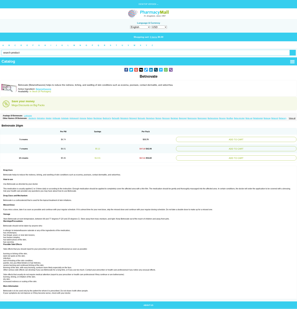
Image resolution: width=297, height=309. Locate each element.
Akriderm (32, 118)
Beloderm (124, 118)
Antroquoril (74, 118)
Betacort (274, 118)
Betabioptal (258, 118)
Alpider (49, 118)
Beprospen (202, 118)
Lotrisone (28, 116)
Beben (90, 118)
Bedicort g (107, 118)
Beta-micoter (239, 118)
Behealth (116, 118)
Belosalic (141, 118)
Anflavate (56, 118)
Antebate (65, 118)
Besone (222, 118)
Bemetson (150, 118)
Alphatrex (41, 118)
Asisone (83, 118)
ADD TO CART (257, 139)
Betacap (267, 118)
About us (148, 303)
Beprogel (183, 118)
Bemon (158, 118)
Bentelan (174, 118)
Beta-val (248, 118)
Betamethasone (43, 89)
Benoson (166, 118)
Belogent (133, 118)
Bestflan (229, 118)
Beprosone (192, 118)
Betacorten (283, 118)
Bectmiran (97, 118)
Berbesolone (213, 118)
